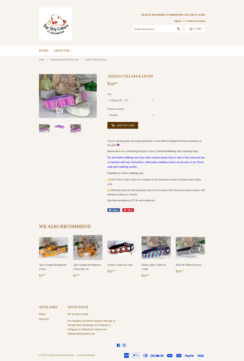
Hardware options (115, 109)
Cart (198, 28)
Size (109, 94)
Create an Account (195, 21)
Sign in (177, 21)
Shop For (62, 50)
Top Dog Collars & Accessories (60, 355)
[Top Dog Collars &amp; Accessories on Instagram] (124, 345)
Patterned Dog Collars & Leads (65, 59)
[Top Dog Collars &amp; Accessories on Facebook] (118, 345)
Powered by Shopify (86, 355)
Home (43, 50)
